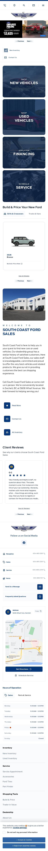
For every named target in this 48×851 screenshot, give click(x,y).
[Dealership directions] (24, 642)
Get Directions (23, 669)
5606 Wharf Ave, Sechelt (22, 613)
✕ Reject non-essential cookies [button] (24, 846)
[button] (4, 5)
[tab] (13, 214)
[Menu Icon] (43, 5)
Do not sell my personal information (22, 832)
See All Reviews (24, 508)
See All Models (24, 276)
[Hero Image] (24, 29)
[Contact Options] (33, 5)
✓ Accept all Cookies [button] (24, 840)
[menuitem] (24, 755)
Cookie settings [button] (20, 828)
